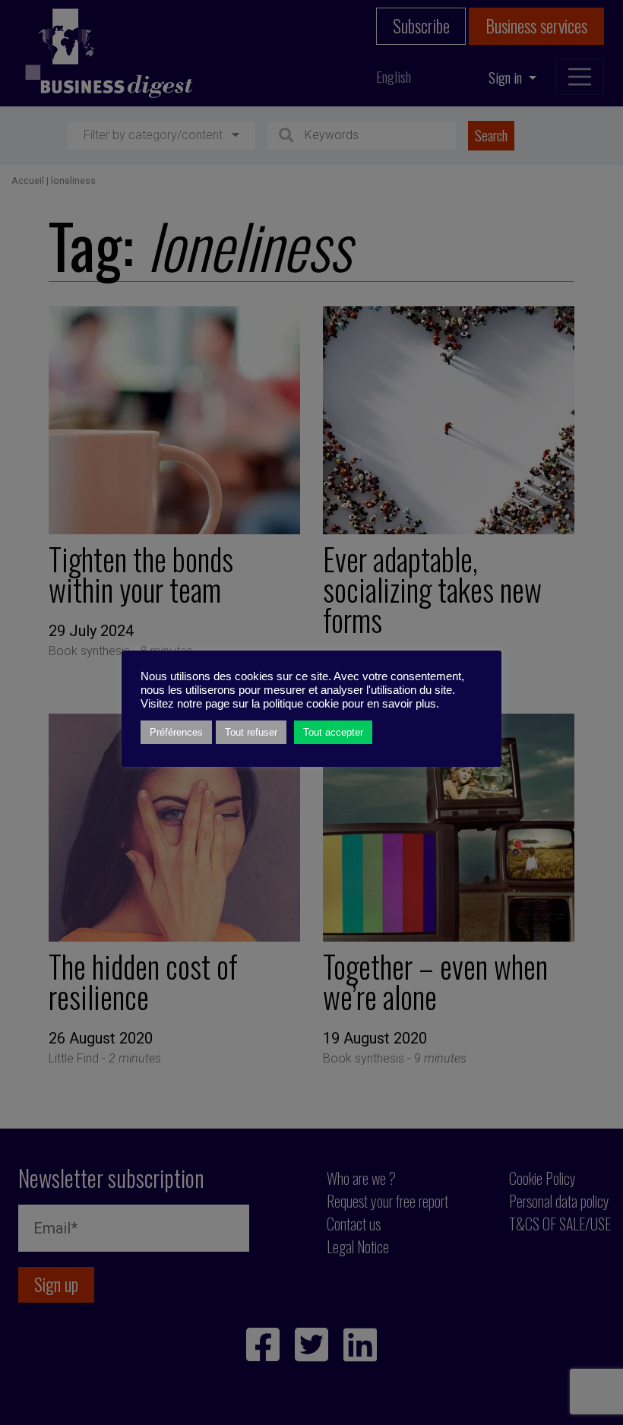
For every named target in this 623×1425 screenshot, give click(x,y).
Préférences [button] (176, 732)
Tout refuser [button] (251, 732)
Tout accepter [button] (333, 732)
